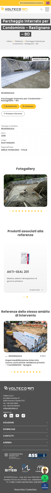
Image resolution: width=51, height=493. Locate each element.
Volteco (9, 41)
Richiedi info (11, 106)
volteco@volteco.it (10, 408)
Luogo (3, 140)
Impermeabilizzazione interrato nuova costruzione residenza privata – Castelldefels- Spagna (25, 362)
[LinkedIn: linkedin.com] (11, 415)
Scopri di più (35, 290)
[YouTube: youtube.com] (17, 415)
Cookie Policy (31, 489)
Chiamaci (28, 106)
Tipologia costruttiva (9, 126)
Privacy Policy (19, 489)
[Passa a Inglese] (48, 3)
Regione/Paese (7, 147)
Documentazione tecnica (31, 3)
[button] (10, 210)
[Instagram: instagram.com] (23, 415)
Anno (3, 133)
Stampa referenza (13, 113)
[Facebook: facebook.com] (5, 415)
